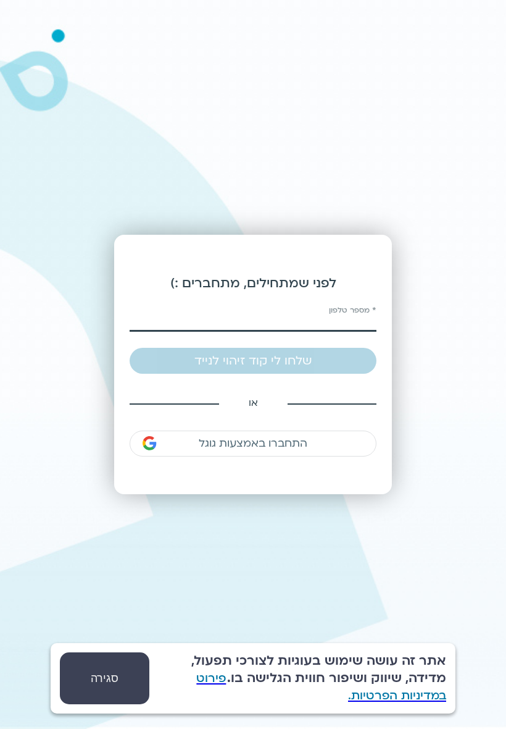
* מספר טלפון (352, 310)
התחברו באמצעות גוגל (253, 443)
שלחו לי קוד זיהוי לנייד (253, 361)
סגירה (104, 678)
